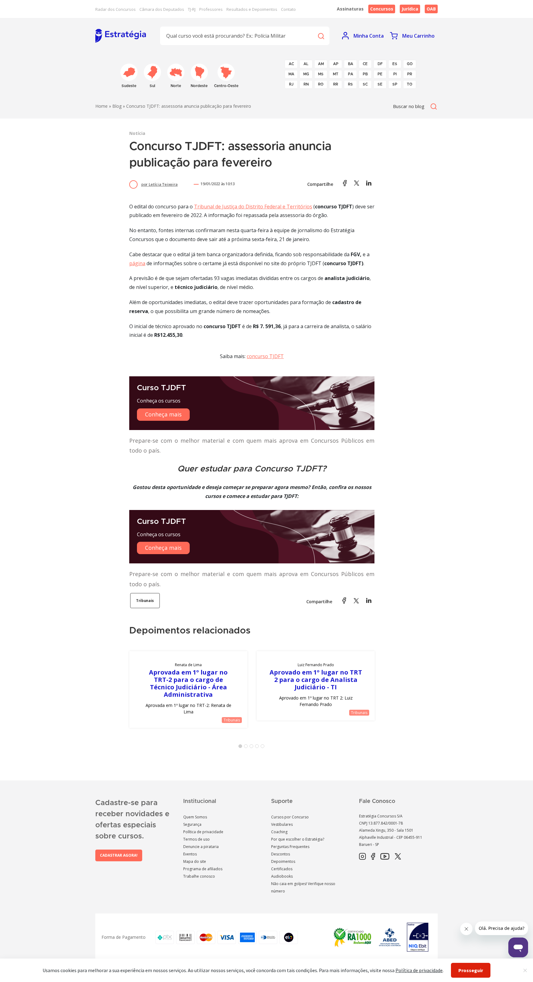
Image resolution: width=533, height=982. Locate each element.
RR (335, 84)
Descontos (280, 854)
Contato (288, 9)
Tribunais (145, 600)
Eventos (190, 854)
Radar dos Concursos (115, 9)
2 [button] (247, 747)
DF (380, 64)
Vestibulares (282, 824)
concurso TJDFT (265, 356)
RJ (291, 84)
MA (291, 74)
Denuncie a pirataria (201, 846)
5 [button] (264, 747)
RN (306, 84)
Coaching (279, 831)
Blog (117, 106)
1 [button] (241, 747)
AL (306, 64)
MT (335, 74)
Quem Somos (195, 817)
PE (380, 74)
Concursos (381, 9)
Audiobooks (282, 876)
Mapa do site (194, 861)
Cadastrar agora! (119, 855)
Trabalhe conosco (199, 876)
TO (409, 84)
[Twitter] (398, 856)
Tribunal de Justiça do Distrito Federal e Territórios (253, 206)
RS (350, 84)
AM (321, 64)
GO (410, 64)
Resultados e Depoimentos (251, 9)
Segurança (192, 824)
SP (394, 84)
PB (365, 74)
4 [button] (258, 747)
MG (306, 74)
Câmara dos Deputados (161, 9)
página (137, 263)
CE (365, 64)
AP (335, 64)
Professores (211, 9)
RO (321, 84)
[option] (188, 689)
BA (350, 64)
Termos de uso (196, 839)
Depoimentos (283, 861)
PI (395, 74)
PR (409, 74)
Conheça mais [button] (163, 414)
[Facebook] (373, 856)
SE (380, 84)
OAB (431, 9)
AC (291, 64)
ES (394, 64)
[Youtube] (384, 856)
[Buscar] (321, 35)
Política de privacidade (203, 831)
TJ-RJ (192, 9)
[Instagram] (362, 856)
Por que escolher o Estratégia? (297, 839)
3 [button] (253, 747)
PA (350, 74)
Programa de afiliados (202, 868)
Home (101, 106)
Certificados (281, 868)
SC (365, 84)
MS (321, 74)
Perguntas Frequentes (290, 846)
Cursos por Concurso (290, 817)
